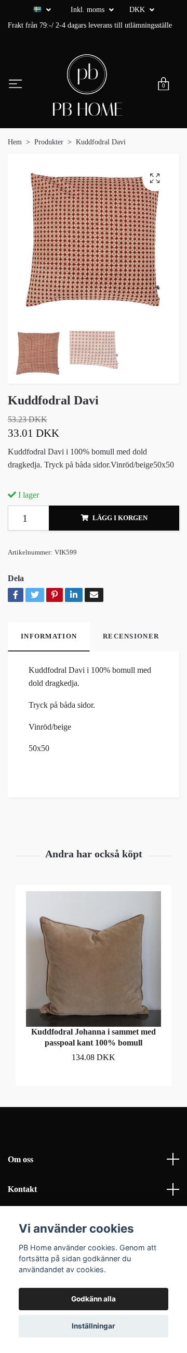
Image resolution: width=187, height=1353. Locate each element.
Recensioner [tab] (131, 636)
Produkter (48, 142)
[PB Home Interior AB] (88, 85)
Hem (15, 142)
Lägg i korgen (120, 518)
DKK (138, 10)
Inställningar (93, 1326)
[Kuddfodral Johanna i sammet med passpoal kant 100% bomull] (93, 959)
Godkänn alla (93, 1299)
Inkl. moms (88, 10)
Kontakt (22, 1189)
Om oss (20, 1159)
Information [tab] (49, 636)
